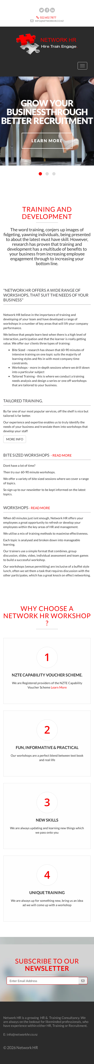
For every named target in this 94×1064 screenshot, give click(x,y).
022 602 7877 (48, 17)
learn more (47, 140)
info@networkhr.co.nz (49, 21)
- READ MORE (61, 455)
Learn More (59, 687)
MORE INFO (14, 439)
